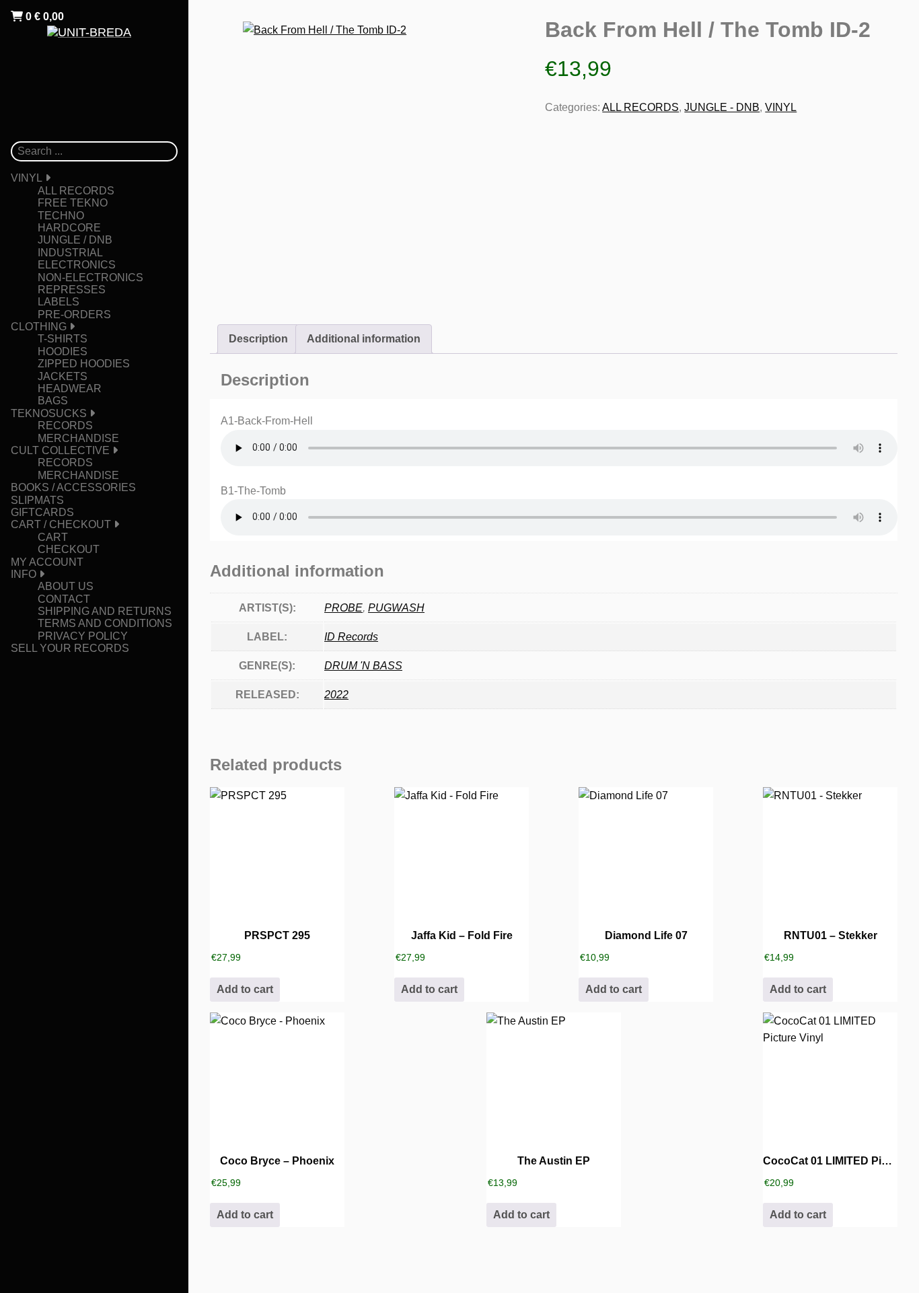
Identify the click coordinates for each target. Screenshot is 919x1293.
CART (53, 537)
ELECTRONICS (77, 264)
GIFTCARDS (42, 512)
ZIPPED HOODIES (84, 363)
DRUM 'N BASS (363, 665)
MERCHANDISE (78, 438)
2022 (336, 694)
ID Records (351, 636)
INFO (23, 574)
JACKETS (62, 376)
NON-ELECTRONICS (90, 277)
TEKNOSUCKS (49, 413)
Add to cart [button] (245, 989)
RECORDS (65, 425)
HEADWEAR (70, 388)
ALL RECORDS (76, 190)
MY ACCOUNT (47, 562)
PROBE (343, 608)
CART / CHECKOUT (61, 524)
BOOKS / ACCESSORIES (73, 487)
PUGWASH (396, 608)
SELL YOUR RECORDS (70, 648)
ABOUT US (66, 586)
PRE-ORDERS (74, 314)
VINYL (26, 178)
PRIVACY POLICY (83, 636)
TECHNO (61, 215)
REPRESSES (72, 289)
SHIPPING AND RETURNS (105, 611)
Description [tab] (258, 338)
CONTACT (64, 599)
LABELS (58, 301)
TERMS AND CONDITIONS (105, 623)
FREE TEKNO (73, 203)
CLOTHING (39, 326)
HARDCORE (69, 227)
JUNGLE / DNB (75, 240)
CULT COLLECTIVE (60, 450)
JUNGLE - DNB (722, 107)
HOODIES (62, 351)
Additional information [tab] (363, 338)
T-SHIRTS (62, 338)
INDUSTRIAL (70, 252)
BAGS (53, 400)
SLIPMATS (37, 500)
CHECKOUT (69, 549)
